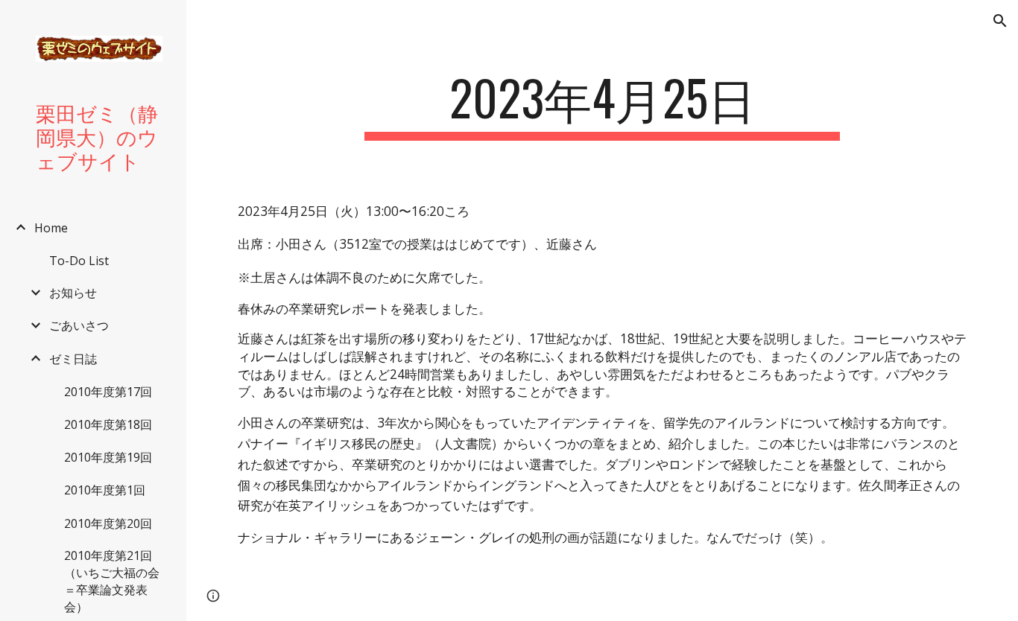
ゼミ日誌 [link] (73, 359)
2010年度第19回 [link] (108, 457)
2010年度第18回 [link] (108, 424)
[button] (1000, 21)
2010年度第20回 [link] (108, 523)
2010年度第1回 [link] (104, 490)
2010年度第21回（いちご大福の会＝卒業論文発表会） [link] (111, 581)
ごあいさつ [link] (79, 325)
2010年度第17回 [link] (108, 391)
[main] (602, 105)
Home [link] (51, 228)
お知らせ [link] (73, 292)
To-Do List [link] (79, 260)
